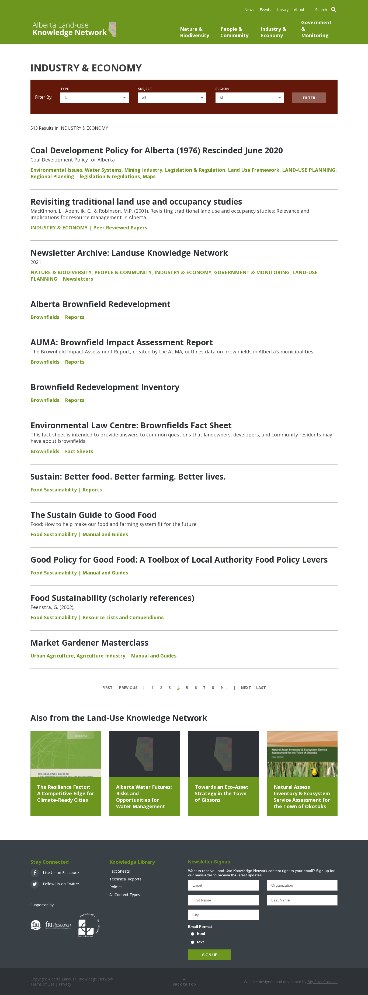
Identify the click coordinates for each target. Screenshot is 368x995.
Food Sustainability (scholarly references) (112, 597)
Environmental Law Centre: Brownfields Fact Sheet (131, 425)
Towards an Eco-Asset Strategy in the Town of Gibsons (221, 793)
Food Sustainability (53, 489)
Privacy (65, 984)
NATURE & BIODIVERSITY (61, 272)
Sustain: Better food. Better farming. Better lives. (128, 476)
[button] (94, 97)
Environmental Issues (56, 170)
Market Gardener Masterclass (89, 642)
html (201, 933)
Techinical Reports (125, 879)
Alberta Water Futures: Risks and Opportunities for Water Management (144, 797)
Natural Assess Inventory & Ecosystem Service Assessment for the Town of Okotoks (302, 797)
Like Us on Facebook (60, 872)
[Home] (73, 29)
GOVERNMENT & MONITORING (252, 272)
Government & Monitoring (316, 29)
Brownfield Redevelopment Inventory (104, 387)
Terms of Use (42, 984)
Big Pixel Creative (322, 981)
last (261, 687)
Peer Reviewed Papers (120, 227)
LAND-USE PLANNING (308, 170)
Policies (116, 886)
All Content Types (124, 894)
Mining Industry (143, 170)
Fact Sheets (79, 451)
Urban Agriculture (52, 655)
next (246, 687)
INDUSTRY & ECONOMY (59, 227)
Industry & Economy (273, 32)
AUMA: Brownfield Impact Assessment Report (121, 342)
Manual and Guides (105, 534)
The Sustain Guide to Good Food (93, 514)
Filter (309, 97)
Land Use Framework (253, 170)
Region (222, 89)
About (299, 9)
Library (283, 9)
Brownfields (44, 317)
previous (128, 687)
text (200, 942)
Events (265, 9)
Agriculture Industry (101, 655)
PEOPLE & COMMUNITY (123, 272)
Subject (145, 89)
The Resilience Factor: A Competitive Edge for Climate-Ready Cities (65, 793)
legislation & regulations (110, 176)
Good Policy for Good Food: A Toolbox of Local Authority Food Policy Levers (179, 559)
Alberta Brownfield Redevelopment (100, 303)
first (107, 687)
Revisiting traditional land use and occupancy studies (136, 201)
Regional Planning (52, 176)
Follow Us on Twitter (60, 883)
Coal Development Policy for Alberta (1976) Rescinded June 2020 (156, 150)
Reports (74, 317)
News (249, 9)
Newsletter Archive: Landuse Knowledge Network (129, 252)
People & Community (234, 32)
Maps (149, 176)
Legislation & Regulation (195, 170)
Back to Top (184, 984)
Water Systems (103, 170)
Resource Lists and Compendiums (123, 617)
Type (64, 89)
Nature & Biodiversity (194, 32)
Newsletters (78, 279)
